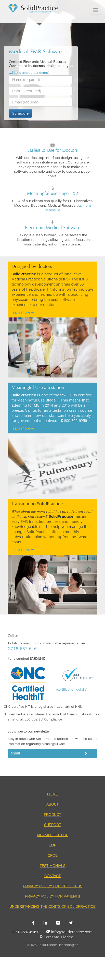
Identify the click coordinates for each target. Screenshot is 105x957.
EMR (53, 845)
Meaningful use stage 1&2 (52, 193)
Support (52, 824)
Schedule (20, 113)
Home (52, 794)
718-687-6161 (24, 648)
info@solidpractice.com (71, 932)
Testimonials (52, 865)
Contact (52, 875)
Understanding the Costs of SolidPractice (52, 906)
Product (52, 814)
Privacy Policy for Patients (52, 896)
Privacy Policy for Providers (52, 886)
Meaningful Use (52, 835)
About (52, 804)
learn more (21, 312)
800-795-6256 (75, 420)
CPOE (53, 855)
